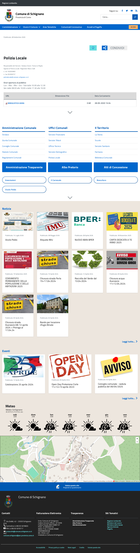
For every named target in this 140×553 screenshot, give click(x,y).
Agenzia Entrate (112, 527)
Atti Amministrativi (79, 525)
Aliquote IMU (46, 239)
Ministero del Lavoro (114, 523)
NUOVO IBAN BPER (84, 239)
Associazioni (10, 180)
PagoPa (110, 529)
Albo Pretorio (70, 167)
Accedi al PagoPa (94, 27)
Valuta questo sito (94, 547)
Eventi (6, 351)
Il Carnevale (56, 180)
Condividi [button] (117, 48)
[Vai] (135, 17)
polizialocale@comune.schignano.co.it (16, 77)
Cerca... (105, 17)
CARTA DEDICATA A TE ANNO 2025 (121, 241)
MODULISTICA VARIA (16, 103)
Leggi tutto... (129, 341)
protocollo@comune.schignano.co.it (19, 531)
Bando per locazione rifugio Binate (50, 323)
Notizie (6, 208)
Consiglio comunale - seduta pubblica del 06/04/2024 (112, 385)
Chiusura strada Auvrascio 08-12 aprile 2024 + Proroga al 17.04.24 (16, 326)
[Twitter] (126, 10)
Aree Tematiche (49, 27)
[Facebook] (122, 10)
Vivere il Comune (30, 27)
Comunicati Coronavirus (71, 27)
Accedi (133, 27)
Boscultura (101, 180)
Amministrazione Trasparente (24, 167)
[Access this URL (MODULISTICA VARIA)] (7, 103)
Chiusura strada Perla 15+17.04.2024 (50, 280)
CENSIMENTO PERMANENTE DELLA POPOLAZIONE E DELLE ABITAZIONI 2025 (17, 282)
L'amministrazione (10, 27)
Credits (81, 547)
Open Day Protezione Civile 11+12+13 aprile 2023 (65, 385)
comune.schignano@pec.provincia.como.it (19, 535)
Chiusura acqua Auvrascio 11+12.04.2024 (117, 281)
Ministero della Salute (115, 525)
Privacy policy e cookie (56, 547)
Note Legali (72, 547)
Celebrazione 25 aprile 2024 (19, 384)
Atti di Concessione (116, 167)
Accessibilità (40, 547)
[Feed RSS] (136, 10)
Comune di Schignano (30, 15)
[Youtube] (131, 10)
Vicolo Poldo (10, 189)
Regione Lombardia (114, 521)
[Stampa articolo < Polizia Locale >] (93, 48)
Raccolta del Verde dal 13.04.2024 (86, 280)
